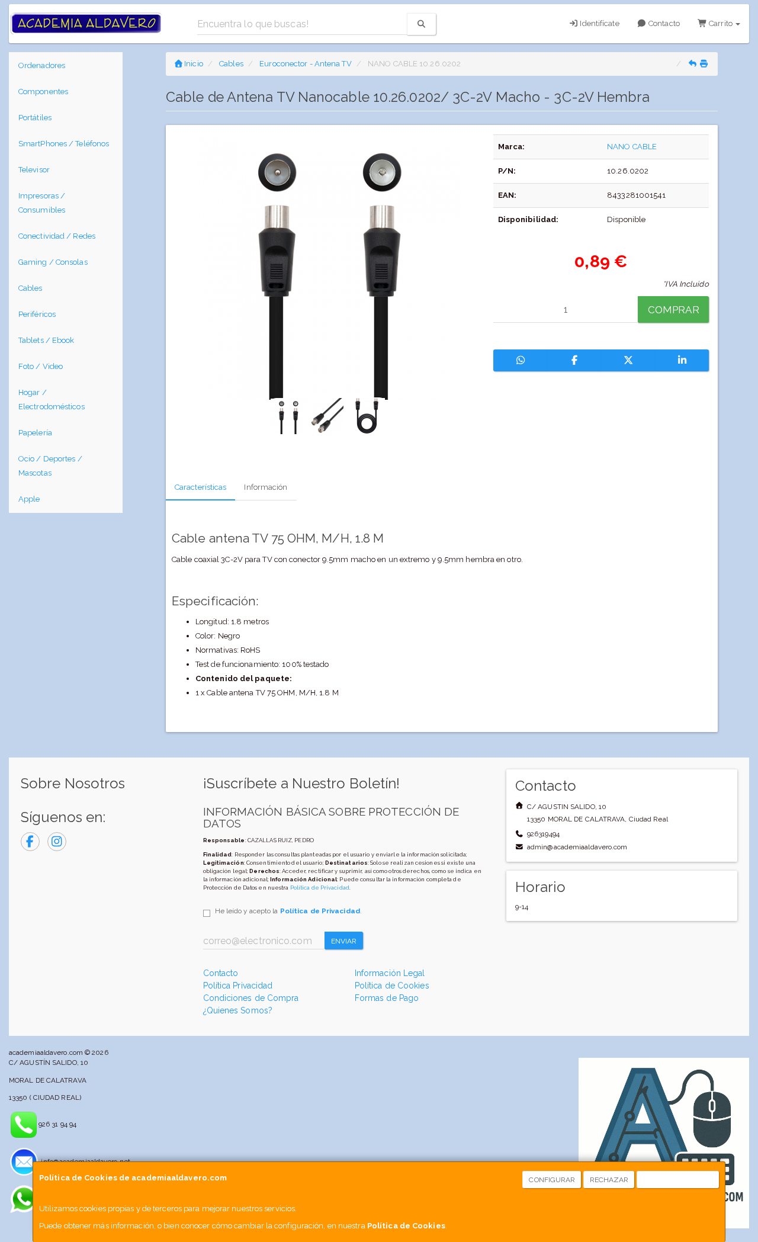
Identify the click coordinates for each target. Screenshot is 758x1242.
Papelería (35, 432)
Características (201, 487)
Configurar (552, 1180)
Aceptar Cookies (678, 1180)
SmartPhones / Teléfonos (63, 143)
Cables (30, 288)
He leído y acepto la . (288, 911)
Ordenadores (41, 65)
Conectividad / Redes (56, 236)
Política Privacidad (238, 985)
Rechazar (609, 1180)
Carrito (720, 23)
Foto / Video (40, 366)
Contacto (663, 23)
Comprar (673, 310)
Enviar (344, 941)
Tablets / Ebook (46, 340)
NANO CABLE (632, 146)
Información (265, 487)
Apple (29, 499)
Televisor (34, 169)
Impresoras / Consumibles (41, 202)
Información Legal (390, 973)
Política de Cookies (406, 1225)
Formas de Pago (387, 998)
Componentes (43, 91)
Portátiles (35, 117)
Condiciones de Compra (251, 998)
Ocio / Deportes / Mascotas (50, 465)
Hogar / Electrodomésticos (51, 399)
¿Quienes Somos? (238, 1010)
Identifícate (598, 23)
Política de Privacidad (319, 887)
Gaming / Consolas (53, 262)
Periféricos (37, 314)
